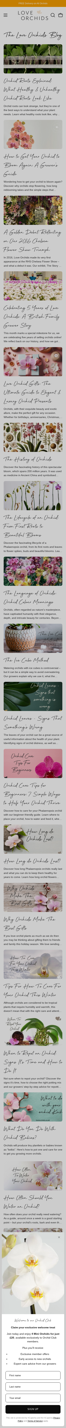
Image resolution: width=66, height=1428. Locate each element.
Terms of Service (35, 1421)
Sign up (33, 1409)
